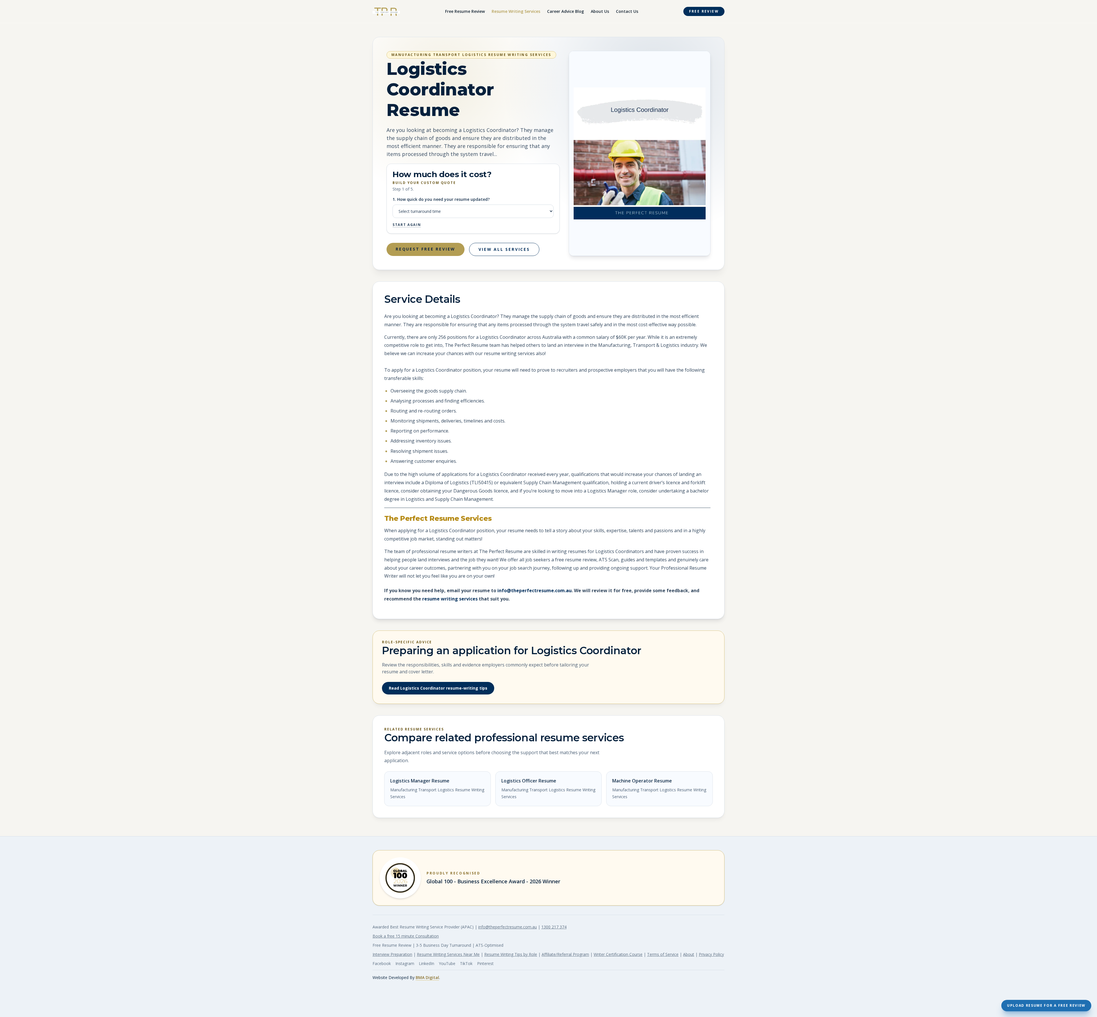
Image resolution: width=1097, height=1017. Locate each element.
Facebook (382, 963)
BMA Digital (427, 977)
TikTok (466, 963)
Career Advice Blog (565, 11)
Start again (407, 225)
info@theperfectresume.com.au (534, 590)
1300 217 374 (553, 927)
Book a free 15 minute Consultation (406, 936)
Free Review (704, 11)
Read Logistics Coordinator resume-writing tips (438, 688)
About (688, 954)
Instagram (404, 963)
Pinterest (485, 963)
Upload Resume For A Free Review (1046, 1005)
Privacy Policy (711, 954)
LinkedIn (426, 963)
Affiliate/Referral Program (565, 954)
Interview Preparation (392, 954)
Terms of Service (662, 954)
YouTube (447, 963)
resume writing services (450, 599)
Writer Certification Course (618, 954)
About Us (600, 11)
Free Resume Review (465, 11)
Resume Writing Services (516, 11)
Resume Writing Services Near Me (448, 954)
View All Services (504, 249)
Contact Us (627, 11)
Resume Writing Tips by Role (510, 954)
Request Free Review (425, 249)
